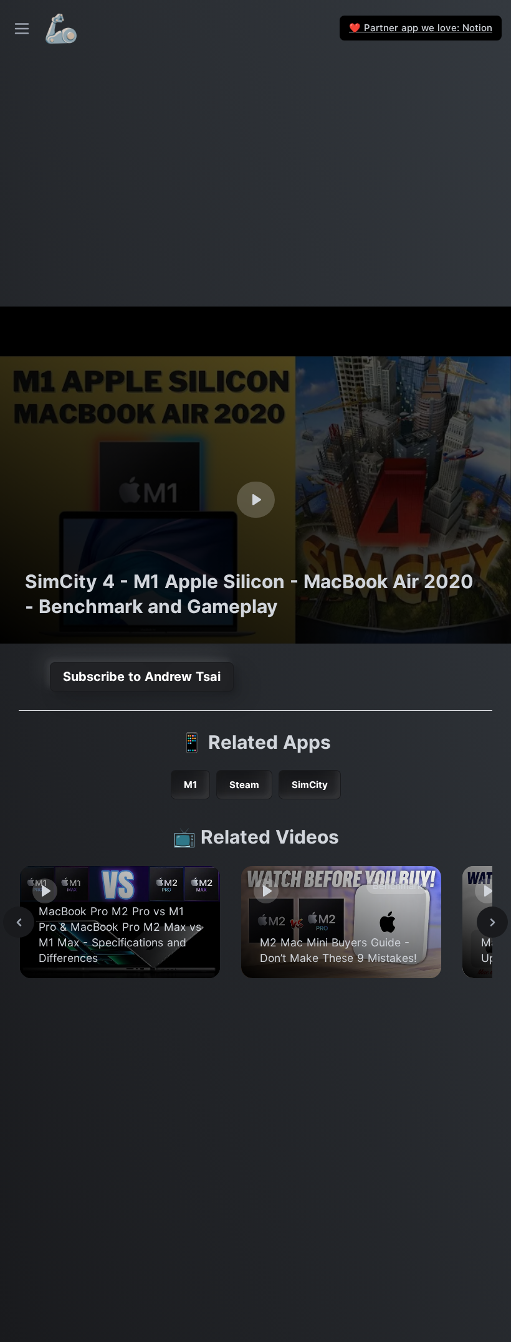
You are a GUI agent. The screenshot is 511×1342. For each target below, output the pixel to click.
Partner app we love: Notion (420, 28)
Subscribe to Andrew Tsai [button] (142, 676)
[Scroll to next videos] (492, 922)
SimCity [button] (310, 785)
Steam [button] (244, 785)
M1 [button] (190, 785)
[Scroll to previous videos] (18, 922)
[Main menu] (21, 28)
